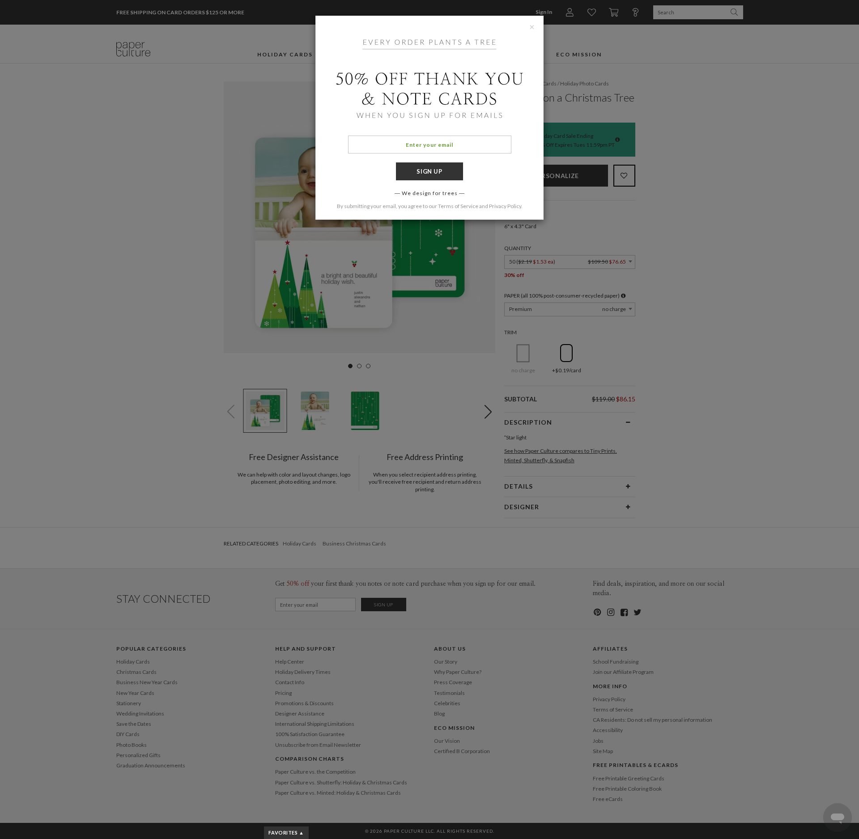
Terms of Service (458, 206)
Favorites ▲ (286, 832)
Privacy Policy (505, 206)
